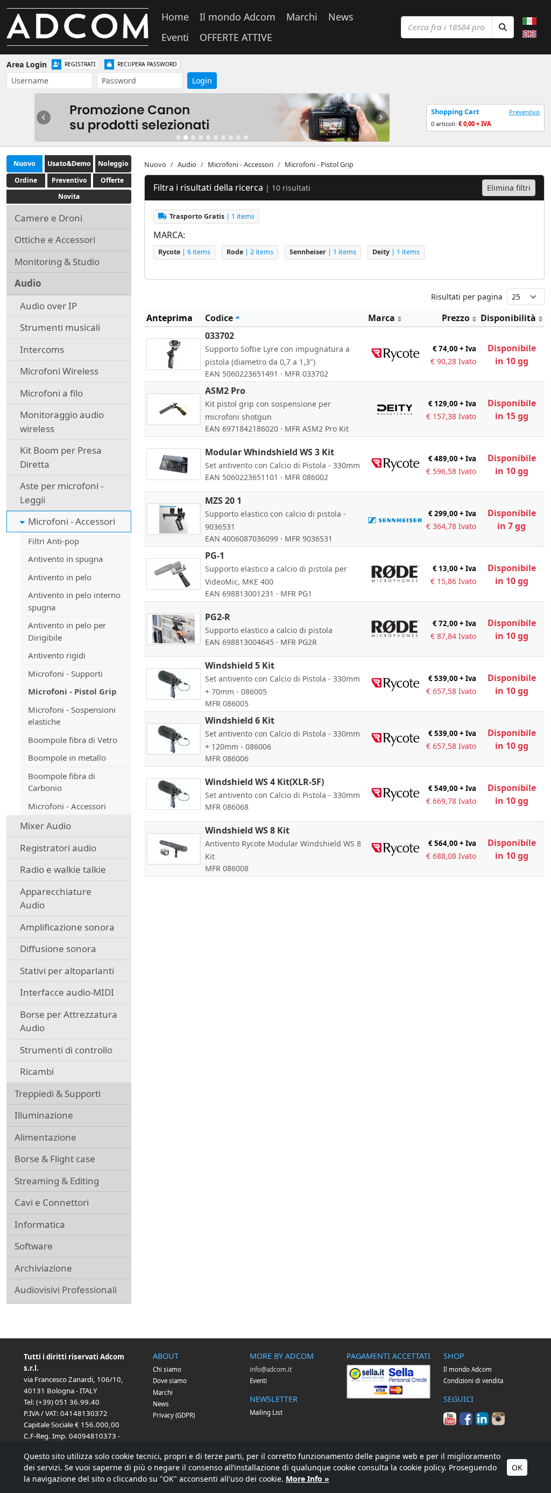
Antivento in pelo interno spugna (74, 601)
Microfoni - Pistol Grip (72, 691)
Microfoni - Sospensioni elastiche (72, 715)
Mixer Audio (45, 826)
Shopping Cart (455, 111)
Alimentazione (45, 1137)
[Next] (380, 117)
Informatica (40, 1224)
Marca (381, 318)
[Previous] (44, 117)
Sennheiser (322, 251)
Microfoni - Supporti (65, 673)
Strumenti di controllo (66, 1050)
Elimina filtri (509, 188)
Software (34, 1246)
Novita (69, 196)
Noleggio (113, 163)
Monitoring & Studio (57, 261)
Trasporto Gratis (212, 216)
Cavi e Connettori (52, 1202)
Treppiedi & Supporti (58, 1093)
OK (517, 1467)
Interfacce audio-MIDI (67, 992)
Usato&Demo (69, 163)
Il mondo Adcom (238, 16)
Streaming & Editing (57, 1181)
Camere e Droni (48, 218)
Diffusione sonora (58, 948)
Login (202, 80)
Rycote (184, 251)
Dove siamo (170, 1381)
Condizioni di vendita (473, 1381)
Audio (28, 283)
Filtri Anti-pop (53, 541)
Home (175, 16)
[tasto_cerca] (503, 27)
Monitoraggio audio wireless (62, 421)
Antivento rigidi (57, 655)
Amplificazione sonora (67, 927)
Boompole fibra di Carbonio (61, 782)
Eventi (175, 37)
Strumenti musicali (60, 327)
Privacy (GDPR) (174, 1415)
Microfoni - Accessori (71, 521)
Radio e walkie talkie (63, 869)
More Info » (307, 1479)
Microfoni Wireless (59, 371)
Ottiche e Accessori (55, 239)
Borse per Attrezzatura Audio (68, 1021)
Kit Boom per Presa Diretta (61, 457)
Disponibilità (508, 318)
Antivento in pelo (59, 577)
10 (246, 137)
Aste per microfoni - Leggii (61, 493)
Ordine (26, 180)
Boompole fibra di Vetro (72, 739)
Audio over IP (48, 306)
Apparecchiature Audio (55, 898)
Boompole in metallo (67, 757)
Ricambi (37, 1071)
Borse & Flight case (55, 1158)
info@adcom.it (271, 1369)
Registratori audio (58, 848)
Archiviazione (43, 1268)
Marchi (301, 16)
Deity (396, 251)
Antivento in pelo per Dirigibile (67, 631)
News (341, 16)
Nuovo (24, 163)
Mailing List (266, 1412)
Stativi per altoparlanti (67, 970)
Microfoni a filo (51, 393)
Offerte (112, 180)
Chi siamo (167, 1369)
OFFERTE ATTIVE (236, 37)
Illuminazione (44, 1115)
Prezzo (456, 318)
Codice (219, 318)
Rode (250, 251)
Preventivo (524, 112)
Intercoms (42, 349)
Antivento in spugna (65, 558)
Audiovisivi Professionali (66, 1289)
